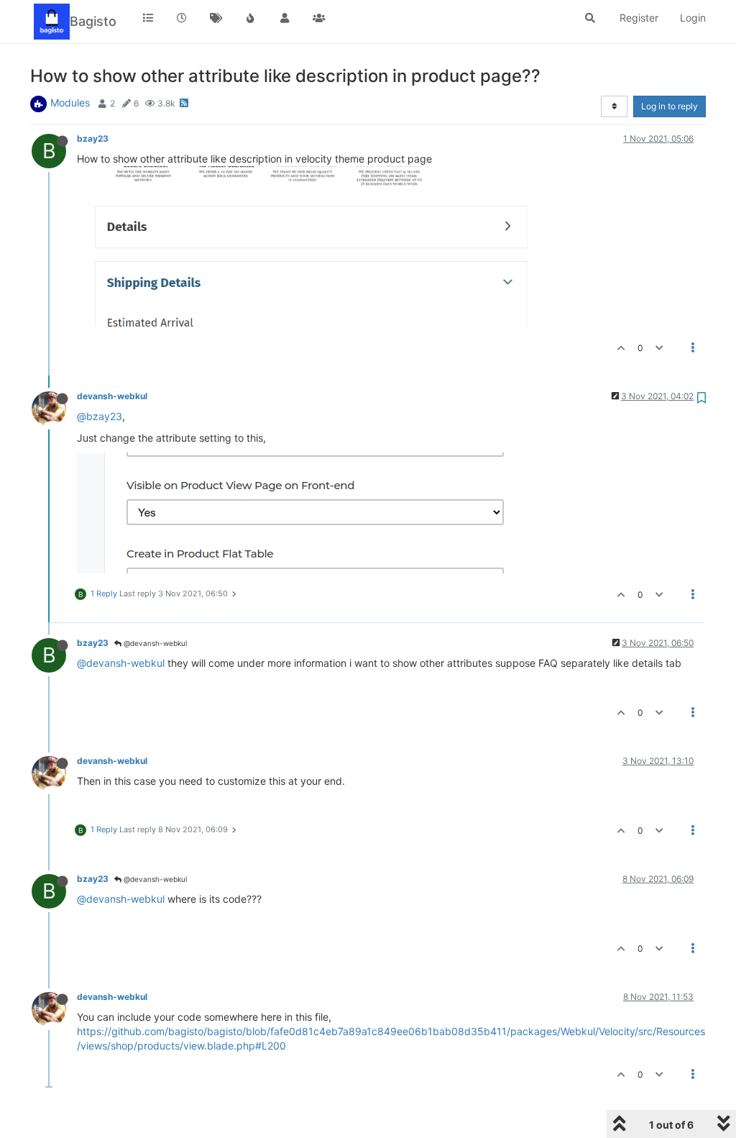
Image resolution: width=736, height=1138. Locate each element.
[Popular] (251, 18)
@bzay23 (99, 416)
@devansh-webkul (154, 643)
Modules (70, 102)
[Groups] (319, 18)
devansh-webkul (112, 396)
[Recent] (182, 18)
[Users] (284, 18)
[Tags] (216, 18)
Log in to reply (669, 106)
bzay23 (93, 138)
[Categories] (148, 18)
